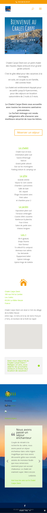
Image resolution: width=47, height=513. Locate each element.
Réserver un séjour (28, 132)
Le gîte (23, 175)
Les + (23, 234)
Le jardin (23, 206)
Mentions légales (11, 418)
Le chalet (23, 147)
